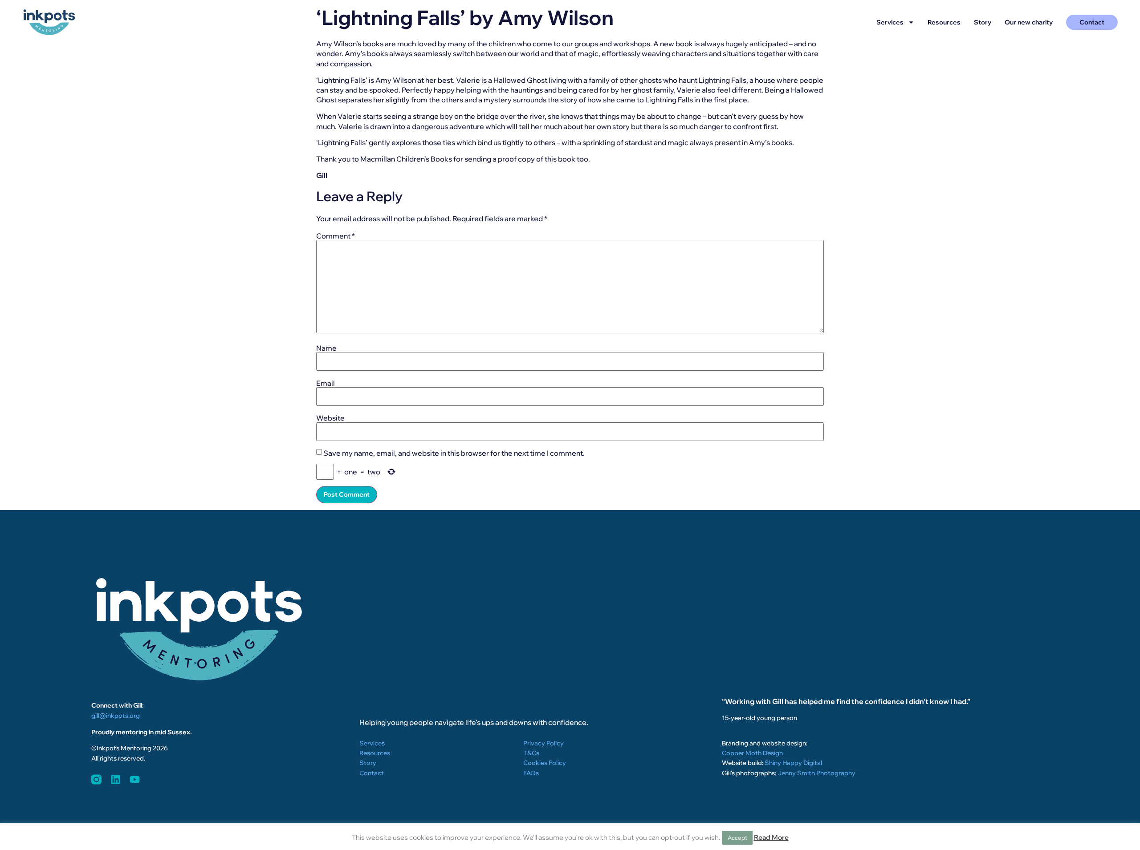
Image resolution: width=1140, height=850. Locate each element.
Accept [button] (737, 837)
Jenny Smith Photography (816, 773)
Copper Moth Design (752, 753)
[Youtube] (135, 779)
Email (325, 383)
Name (326, 348)
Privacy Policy (543, 743)
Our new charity (1029, 22)
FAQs (531, 773)
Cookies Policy (544, 763)
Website (330, 417)
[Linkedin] (115, 779)
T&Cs (531, 753)
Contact (371, 773)
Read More (771, 837)
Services (890, 22)
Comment (335, 235)
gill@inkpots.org (115, 716)
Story (982, 22)
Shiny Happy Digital (793, 763)
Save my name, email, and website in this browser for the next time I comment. (454, 453)
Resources (944, 22)
